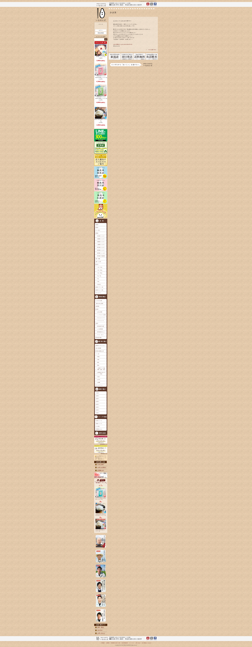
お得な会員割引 (101, 467)
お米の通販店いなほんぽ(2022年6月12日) (122, 44)
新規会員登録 (101, 32)
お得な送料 (100, 464)
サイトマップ (131, 642)
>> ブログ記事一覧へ (151, 49)
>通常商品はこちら (104, 453)
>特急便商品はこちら (103, 444)
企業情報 (107, 642)
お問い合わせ (101, 633)
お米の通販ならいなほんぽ (146, 642)
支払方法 (99, 630)
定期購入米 (100, 470)
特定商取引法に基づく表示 (115, 642)
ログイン (101, 30)
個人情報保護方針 (125, 642)
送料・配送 (100, 627)
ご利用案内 (103, 642)
